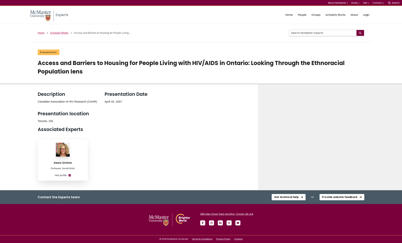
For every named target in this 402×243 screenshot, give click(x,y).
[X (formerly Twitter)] (229, 222)
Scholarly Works (335, 15)
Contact (238, 239)
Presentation (48, 52)
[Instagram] (211, 222)
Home (289, 15)
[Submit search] (360, 33)
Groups (316, 15)
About (354, 15)
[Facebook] (202, 222)
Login (366, 15)
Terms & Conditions (202, 239)
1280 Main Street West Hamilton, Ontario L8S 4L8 (226, 214)
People (302, 15)
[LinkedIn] (220, 222)
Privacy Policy (223, 239)
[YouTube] (237, 222)
